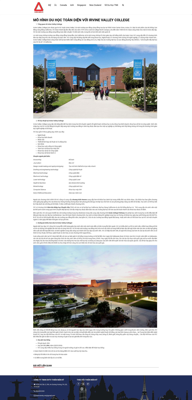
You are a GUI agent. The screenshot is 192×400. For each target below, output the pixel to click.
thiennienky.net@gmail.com (45, 395)
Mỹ (49, 5)
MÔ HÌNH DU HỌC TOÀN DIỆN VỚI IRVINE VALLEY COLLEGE (81, 20)
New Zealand (95, 5)
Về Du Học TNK (111, 5)
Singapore (81, 5)
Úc (55, 5)
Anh (72, 5)
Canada (63, 5)
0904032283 (40, 391)
